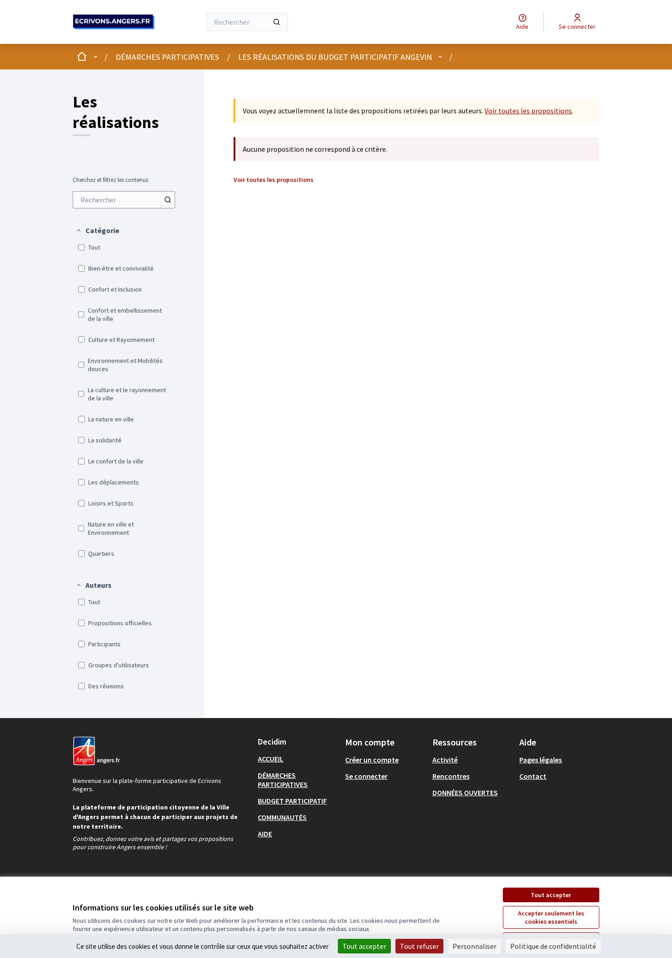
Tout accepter (551, 895)
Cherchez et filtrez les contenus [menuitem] (110, 180)
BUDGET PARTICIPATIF (292, 800)
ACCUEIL (270, 758)
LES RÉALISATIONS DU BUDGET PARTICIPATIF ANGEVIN (335, 57)
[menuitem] (124, 199)
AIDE (265, 833)
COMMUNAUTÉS (282, 817)
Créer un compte (372, 759)
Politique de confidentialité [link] (553, 946)
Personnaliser (474, 946)
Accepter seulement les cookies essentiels (551, 917)
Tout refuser (419, 946)
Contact (532, 776)
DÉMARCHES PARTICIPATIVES (167, 57)
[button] (97, 230)
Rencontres (450, 776)
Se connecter (366, 776)
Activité (445, 759)
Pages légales (540, 759)
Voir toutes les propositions (528, 110)
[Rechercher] (276, 22)
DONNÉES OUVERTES (465, 792)
